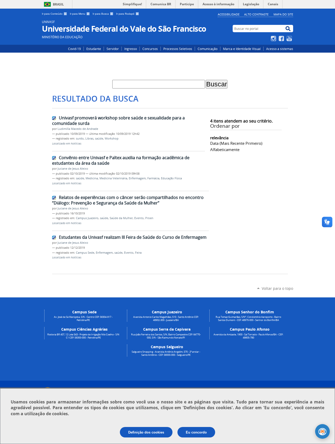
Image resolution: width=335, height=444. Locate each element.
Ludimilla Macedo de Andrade (78, 129)
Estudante (93, 49)
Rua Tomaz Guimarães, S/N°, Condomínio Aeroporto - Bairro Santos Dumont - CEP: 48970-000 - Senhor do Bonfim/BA (248, 318)
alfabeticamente (224, 149)
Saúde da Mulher (121, 218)
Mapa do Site (283, 14)
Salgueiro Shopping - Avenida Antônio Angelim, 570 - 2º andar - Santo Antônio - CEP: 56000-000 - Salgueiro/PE (166, 353)
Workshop (112, 138)
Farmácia (153, 178)
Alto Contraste (256, 14)
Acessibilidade (228, 14)
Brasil (58, 4)
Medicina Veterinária (113, 178)
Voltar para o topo (277, 288)
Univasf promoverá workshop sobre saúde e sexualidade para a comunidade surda (118, 120)
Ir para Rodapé (127, 13)
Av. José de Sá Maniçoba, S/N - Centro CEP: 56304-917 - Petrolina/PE (83, 318)
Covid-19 (74, 49)
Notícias (76, 143)
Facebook (282, 38)
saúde (99, 138)
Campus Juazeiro (87, 218)
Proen (149, 218)
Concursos (150, 49)
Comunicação (207, 49)
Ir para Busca (102, 13)
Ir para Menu (79, 13)
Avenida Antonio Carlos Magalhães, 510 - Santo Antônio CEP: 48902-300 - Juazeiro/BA (166, 318)
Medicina (92, 178)
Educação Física (171, 178)
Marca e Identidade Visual (242, 49)
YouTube (290, 38)
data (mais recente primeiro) (236, 143)
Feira (138, 252)
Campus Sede (85, 252)
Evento (139, 218)
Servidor (113, 49)
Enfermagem (137, 178)
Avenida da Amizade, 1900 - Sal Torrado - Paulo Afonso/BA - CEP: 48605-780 (248, 336)
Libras (89, 138)
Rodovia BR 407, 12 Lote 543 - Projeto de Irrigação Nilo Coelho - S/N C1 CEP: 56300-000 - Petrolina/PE (83, 336)
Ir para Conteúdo (54, 13)
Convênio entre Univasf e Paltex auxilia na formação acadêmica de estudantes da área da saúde (120, 160)
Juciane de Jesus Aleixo (73, 168)
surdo (80, 138)
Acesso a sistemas (279, 49)
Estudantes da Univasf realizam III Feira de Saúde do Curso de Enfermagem (132, 237)
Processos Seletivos (177, 49)
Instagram (274, 38)
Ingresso (130, 49)
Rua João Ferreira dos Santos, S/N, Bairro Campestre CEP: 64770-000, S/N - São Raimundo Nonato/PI (166, 336)
